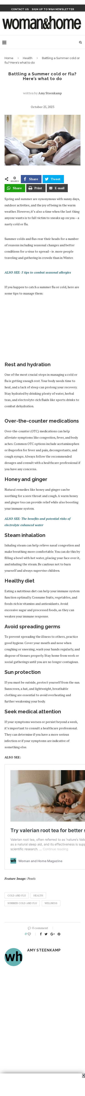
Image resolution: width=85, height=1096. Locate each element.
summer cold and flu (22, 903)
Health (27, 58)
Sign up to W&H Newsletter (53, 9)
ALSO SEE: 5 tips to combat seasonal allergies (38, 272)
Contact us (20, 9)
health (38, 895)
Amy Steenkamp (50, 93)
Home (9, 58)
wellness (51, 903)
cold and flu (16, 895)
